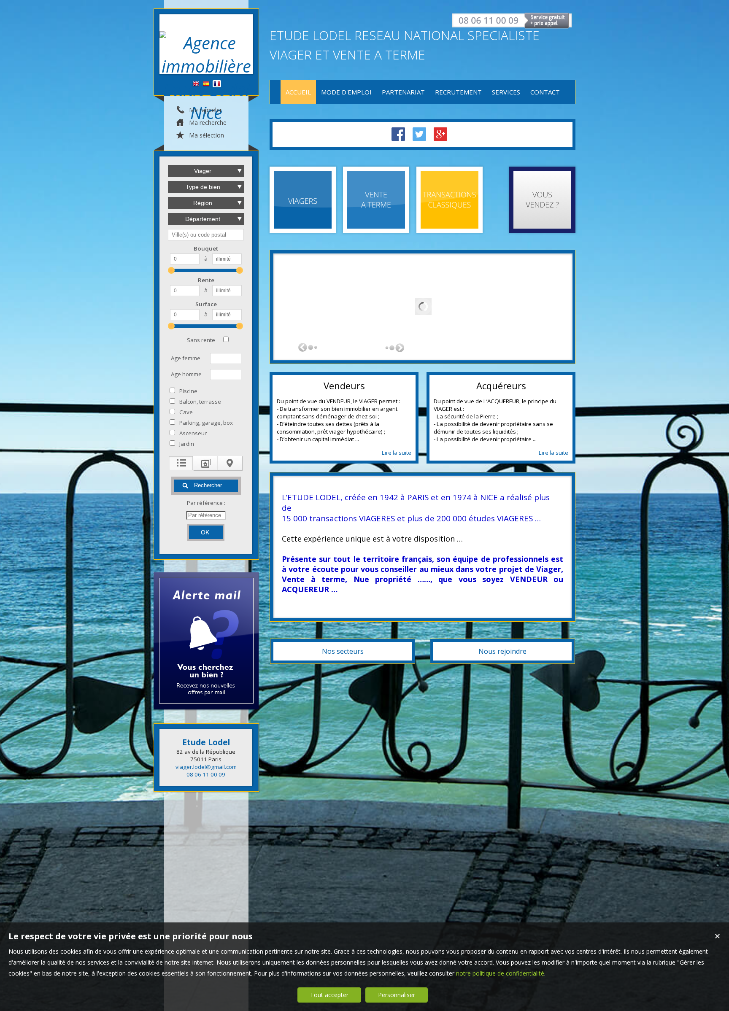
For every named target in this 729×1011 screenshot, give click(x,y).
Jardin (186, 444)
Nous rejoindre (502, 651)
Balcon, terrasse (200, 401)
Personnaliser (396, 995)
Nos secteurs (343, 651)
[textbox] (206, 234)
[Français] (217, 84)
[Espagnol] (206, 84)
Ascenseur (193, 433)
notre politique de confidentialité (500, 973)
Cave (186, 412)
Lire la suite (396, 452)
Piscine (188, 391)
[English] (196, 84)
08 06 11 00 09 (205, 774)
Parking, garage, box (206, 422)
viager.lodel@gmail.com (206, 767)
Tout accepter (329, 995)
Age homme (186, 374)
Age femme (185, 358)
